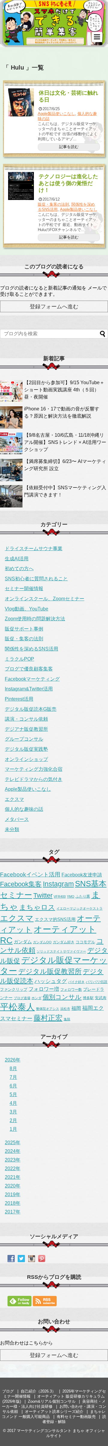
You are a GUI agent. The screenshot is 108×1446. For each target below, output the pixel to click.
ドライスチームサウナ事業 (33, 548)
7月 (13, 1077)
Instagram (58, 884)
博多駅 (88, 998)
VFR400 (60, 896)
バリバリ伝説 (96, 982)
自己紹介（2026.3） (38, 1391)
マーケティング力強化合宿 (33, 769)
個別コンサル (62, 997)
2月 (13, 1120)
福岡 (76, 1008)
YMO (70, 896)
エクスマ (14, 799)
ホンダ (36, 998)
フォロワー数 (71, 989)
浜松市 (65, 1008)
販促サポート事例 (24, 628)
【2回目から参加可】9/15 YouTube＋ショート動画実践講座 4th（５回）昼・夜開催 (64, 389)
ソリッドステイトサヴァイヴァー (61, 951)
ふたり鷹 (83, 896)
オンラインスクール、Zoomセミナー (44, 598)
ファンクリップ (13, 989)
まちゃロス (37, 907)
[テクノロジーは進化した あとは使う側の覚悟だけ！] (21, 186)
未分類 (12, 829)
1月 (13, 1129)
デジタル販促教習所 (50, 971)
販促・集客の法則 (53, 204)
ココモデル (85, 942)
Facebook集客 (21, 884)
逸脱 (67, 1019)
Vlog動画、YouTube (26, 608)
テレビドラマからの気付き (33, 779)
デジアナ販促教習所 (26, 729)
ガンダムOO (42, 942)
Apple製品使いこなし (56, 113)
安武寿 (100, 998)
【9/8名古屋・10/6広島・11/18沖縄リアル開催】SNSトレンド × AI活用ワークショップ (65, 442)
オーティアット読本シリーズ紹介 (54, 1411)
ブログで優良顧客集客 (29, 668)
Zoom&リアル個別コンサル (52, 1401)
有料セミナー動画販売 (76, 1416)
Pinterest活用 (19, 699)
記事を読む (69, 146)
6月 (13, 1085)
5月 (13, 1094)
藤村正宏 (48, 1018)
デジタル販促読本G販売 (30, 709)
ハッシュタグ (50, 981)
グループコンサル (24, 739)
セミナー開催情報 (24, 588)
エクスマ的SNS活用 (55, 919)
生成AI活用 (16, 558)
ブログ (8, 1391)
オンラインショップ (26, 759)
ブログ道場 (22, 998)
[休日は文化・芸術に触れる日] (21, 102)
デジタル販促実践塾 (26, 749)
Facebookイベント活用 (30, 874)
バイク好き (76, 982)
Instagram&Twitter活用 (29, 688)
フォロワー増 (43, 989)
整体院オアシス (47, 1008)
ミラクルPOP (19, 659)
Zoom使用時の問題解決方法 (35, 618)
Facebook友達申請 (82, 874)
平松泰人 (17, 1007)
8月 (13, 1068)
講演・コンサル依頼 (26, 719)
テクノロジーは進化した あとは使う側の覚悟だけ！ (68, 183)
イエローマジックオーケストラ (79, 908)
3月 (13, 1111)
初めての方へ (19, 568)
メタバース (17, 819)
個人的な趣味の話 (24, 809)
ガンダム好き (63, 942)
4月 (13, 1103)
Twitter (42, 895)
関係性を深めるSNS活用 (31, 648)
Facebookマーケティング (32, 679)
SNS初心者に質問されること (36, 578)
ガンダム (23, 941)
